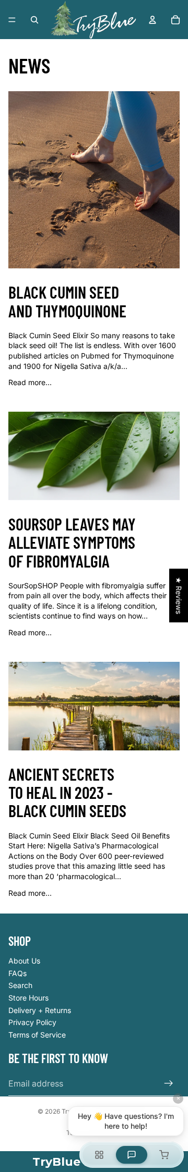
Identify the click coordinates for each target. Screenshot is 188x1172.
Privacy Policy (32, 1022)
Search (20, 985)
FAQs (17, 973)
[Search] (34, 19)
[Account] (152, 19)
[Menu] (12, 20)
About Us (24, 960)
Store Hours (28, 997)
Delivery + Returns (39, 1010)
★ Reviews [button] (178, 595)
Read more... (30, 382)
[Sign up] (169, 1083)
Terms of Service (37, 1034)
